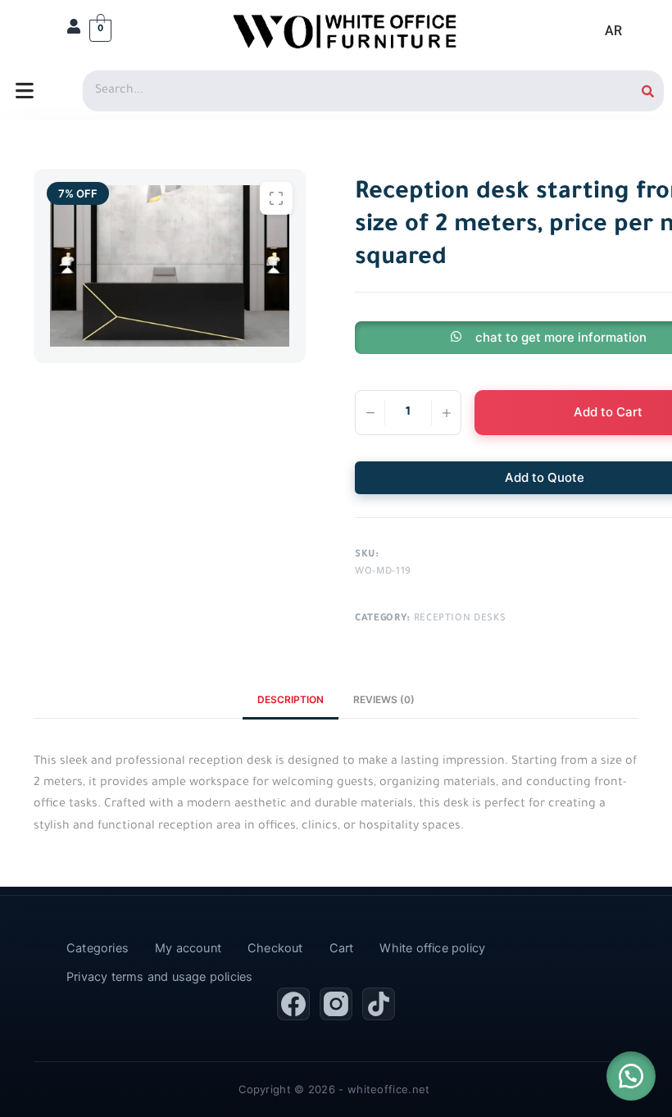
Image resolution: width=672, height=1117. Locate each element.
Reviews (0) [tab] (384, 699)
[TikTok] (378, 1004)
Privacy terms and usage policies (159, 976)
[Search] (648, 90)
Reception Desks (460, 619)
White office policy (432, 948)
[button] (631, 1076)
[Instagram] (336, 1004)
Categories (97, 948)
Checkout (275, 948)
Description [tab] (290, 699)
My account (188, 948)
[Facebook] (293, 1004)
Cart (341, 948)
